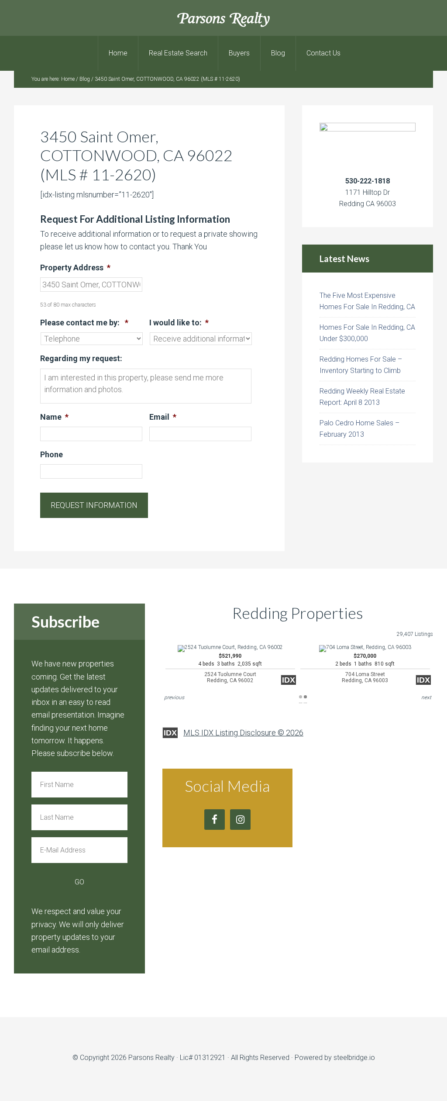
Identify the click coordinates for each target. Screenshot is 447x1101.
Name (54, 416)
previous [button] (174, 697)
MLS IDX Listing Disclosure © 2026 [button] (243, 732)
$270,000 (365, 668)
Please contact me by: (84, 322)
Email (162, 416)
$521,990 (230, 668)
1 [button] (300, 696)
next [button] (426, 697)
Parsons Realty (223, 17)
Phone (51, 454)
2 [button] (305, 696)
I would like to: (179, 322)
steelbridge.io (354, 1057)
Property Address (75, 267)
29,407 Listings (415, 634)
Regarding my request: (81, 358)
